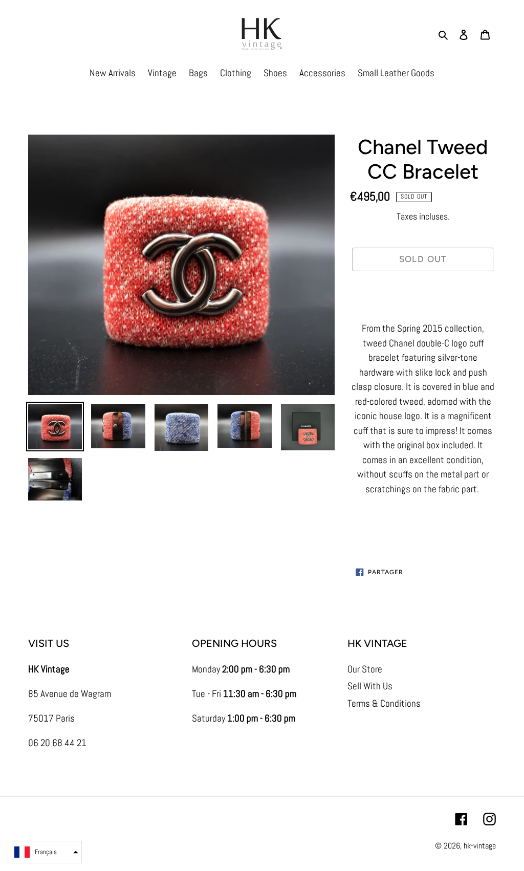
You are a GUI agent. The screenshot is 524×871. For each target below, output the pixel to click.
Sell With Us (369, 686)
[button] (45, 852)
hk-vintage (480, 845)
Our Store (364, 669)
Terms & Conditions (384, 703)
